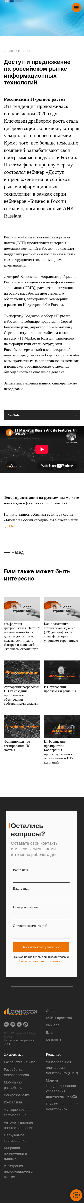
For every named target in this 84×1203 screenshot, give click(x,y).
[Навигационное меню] (76, 7)
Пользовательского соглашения (39, 1165)
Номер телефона (25, 1111)
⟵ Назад (14, 756)
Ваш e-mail (21, 1093)
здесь (8, 730)
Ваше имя (20, 1074)
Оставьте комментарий (30, 1130)
